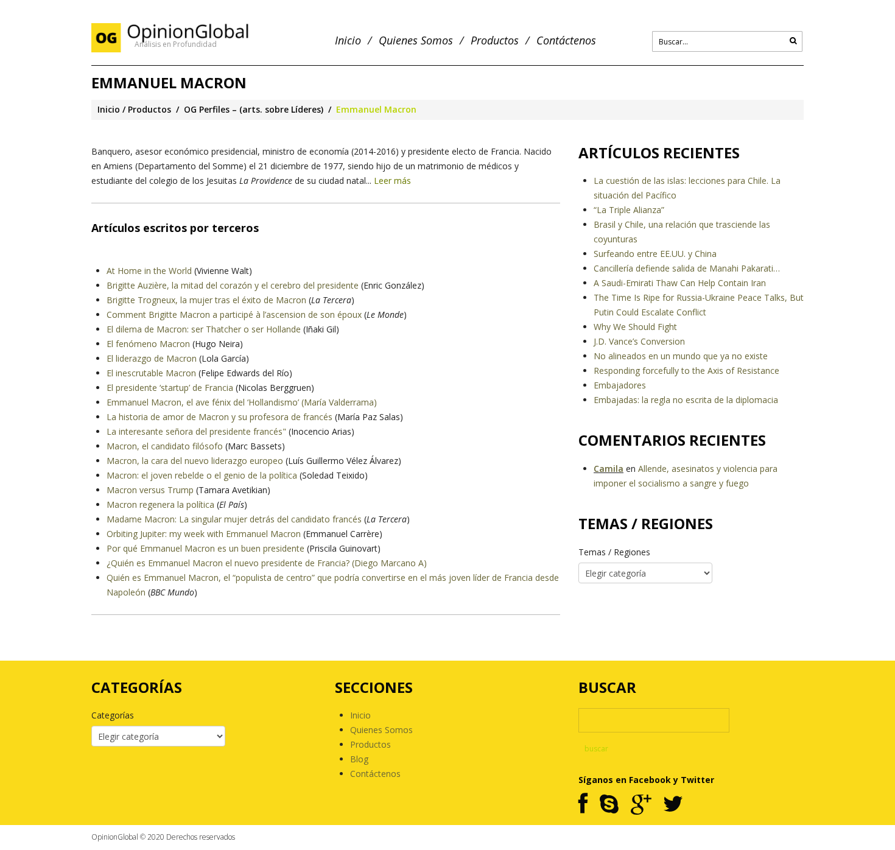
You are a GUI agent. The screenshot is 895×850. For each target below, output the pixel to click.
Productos (495, 40)
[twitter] (673, 804)
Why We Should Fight (635, 326)
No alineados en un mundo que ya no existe (681, 356)
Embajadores (620, 385)
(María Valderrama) (338, 402)
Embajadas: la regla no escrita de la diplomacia (686, 400)
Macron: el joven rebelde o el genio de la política (202, 475)
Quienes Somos (416, 40)
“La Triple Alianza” (629, 210)
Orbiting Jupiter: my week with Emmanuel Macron (204, 533)
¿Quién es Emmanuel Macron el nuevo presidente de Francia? (228, 563)
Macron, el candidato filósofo (165, 446)
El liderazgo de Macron (152, 358)
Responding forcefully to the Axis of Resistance (686, 370)
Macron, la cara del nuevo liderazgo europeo (195, 460)
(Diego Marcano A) (388, 563)
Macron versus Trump (150, 490)
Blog (359, 759)
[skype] (609, 804)
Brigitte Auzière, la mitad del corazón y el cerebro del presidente (233, 285)
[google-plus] (641, 804)
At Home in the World (149, 270)
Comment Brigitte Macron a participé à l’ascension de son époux (234, 314)
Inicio (348, 40)
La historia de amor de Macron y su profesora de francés (219, 417)
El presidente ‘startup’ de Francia (170, 387)
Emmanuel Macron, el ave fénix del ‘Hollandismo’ (203, 402)
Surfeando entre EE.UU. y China (655, 253)
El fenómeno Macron (148, 343)
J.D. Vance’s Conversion (639, 341)
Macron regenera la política (160, 504)
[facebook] (583, 804)
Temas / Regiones (614, 552)
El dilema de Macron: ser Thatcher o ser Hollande (204, 329)
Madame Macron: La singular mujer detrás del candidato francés (234, 519)
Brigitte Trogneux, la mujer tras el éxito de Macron (206, 300)
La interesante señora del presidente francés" (196, 431)
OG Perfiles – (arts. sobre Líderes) (253, 109)
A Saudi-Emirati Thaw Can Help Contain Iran (680, 283)
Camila (608, 468)
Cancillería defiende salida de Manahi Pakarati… (687, 268)
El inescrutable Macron (151, 373)
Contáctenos (566, 40)
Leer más (392, 180)
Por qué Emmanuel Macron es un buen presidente (205, 548)
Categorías (112, 715)
